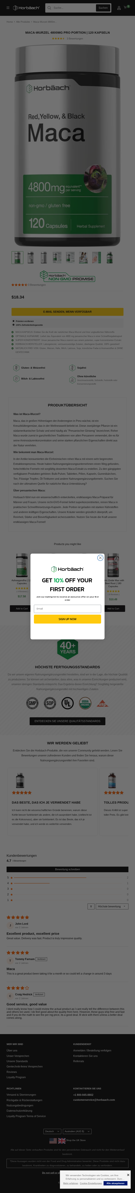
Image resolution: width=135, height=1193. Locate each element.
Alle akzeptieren (115, 1183)
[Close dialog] (100, 558)
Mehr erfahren (70, 1183)
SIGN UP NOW (68, 619)
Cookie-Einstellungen (91, 1183)
